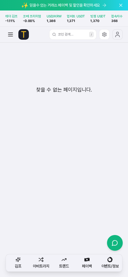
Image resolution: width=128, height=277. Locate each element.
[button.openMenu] (10, 34)
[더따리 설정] (104, 34)
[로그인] (117, 34)
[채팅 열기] (115, 243)
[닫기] (120, 5)
